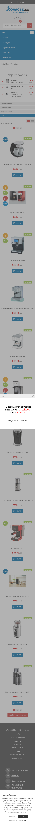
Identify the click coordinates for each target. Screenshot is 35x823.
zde (25, 820)
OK (23, 816)
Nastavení (12, 816)
